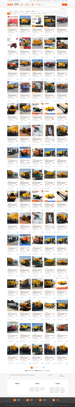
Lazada (68, 405)
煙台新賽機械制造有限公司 (23, 31)
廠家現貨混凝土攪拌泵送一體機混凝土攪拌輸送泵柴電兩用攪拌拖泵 (62, 95)
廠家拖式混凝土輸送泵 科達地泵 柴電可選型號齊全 (37, 52)
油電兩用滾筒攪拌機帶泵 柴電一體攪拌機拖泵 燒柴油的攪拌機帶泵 (13, 95)
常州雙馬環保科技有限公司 (53, 392)
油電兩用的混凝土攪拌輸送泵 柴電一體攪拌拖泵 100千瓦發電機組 (13, 117)
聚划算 (29, 405)
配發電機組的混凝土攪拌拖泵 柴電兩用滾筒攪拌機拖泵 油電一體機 (37, 73)
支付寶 (56, 405)
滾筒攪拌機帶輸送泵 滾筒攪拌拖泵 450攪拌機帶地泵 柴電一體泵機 (62, 358)
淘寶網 (25, 405)
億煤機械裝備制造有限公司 (47, 206)
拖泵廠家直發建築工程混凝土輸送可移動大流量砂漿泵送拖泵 (62, 292)
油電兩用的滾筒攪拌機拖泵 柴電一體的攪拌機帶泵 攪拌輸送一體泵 (50, 95)
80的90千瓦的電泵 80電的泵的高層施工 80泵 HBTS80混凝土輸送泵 (50, 183)
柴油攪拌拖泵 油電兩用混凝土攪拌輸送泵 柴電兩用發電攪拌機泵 (37, 95)
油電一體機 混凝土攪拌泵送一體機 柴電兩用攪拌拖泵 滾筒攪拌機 (25, 314)
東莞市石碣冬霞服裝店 (53, 389)
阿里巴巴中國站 (17, 405)
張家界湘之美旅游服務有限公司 (64, 392)
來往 (58, 405)
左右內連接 (56, 392)
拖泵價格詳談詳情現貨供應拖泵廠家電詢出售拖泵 (25, 161)
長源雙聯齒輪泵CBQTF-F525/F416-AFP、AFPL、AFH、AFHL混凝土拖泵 (50, 139)
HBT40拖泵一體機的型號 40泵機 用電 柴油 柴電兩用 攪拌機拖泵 (13, 161)
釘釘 (59, 405)
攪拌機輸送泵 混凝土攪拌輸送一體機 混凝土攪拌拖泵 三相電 (62, 336)
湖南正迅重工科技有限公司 (47, 53)
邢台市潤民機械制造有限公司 (60, 53)
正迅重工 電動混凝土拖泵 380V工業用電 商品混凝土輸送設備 (49, 52)
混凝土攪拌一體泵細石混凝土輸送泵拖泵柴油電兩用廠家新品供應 (62, 52)
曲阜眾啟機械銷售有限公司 (35, 228)
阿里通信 (49, 405)
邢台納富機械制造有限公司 (35, 206)
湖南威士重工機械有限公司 (23, 53)
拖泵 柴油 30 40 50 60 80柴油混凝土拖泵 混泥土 (50, 314)
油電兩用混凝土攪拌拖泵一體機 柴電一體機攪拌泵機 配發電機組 (25, 139)
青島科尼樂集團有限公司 (35, 162)
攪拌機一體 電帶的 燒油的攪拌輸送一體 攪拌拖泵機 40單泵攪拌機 (13, 139)
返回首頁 (43, 370)
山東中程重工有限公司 (23, 162)
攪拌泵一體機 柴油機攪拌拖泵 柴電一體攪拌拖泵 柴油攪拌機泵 (25, 73)
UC (53, 405)
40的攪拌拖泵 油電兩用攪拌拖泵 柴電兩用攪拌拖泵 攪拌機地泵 (62, 73)
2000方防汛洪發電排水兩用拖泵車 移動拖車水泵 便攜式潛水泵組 (13, 30)
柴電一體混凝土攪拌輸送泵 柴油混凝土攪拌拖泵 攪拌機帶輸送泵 (37, 314)
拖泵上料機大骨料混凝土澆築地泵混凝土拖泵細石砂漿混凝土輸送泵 (50, 117)
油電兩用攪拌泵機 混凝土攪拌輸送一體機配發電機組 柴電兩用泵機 (25, 183)
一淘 (31, 405)
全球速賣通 (21, 405)
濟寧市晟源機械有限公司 (47, 31)
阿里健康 (62, 405)
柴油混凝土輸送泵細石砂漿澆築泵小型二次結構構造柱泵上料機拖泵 (37, 117)
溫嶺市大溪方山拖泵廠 (32, 389)
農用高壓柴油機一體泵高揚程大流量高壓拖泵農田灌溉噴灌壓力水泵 (37, 139)
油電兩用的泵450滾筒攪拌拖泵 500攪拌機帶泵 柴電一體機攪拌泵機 (37, 336)
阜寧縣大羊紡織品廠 (58, 389)
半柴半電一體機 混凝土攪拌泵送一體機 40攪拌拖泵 (50, 336)
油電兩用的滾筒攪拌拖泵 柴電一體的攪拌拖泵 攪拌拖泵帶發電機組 (62, 30)
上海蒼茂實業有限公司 (60, 206)
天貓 (27, 405)
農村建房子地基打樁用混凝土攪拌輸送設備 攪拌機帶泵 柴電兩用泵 (13, 183)
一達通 (65, 405)
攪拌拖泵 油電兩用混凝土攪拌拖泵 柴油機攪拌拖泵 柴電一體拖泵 (25, 30)
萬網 (52, 405)
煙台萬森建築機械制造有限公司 (60, 31)
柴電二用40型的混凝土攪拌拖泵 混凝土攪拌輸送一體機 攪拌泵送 (25, 117)
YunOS (47, 405)
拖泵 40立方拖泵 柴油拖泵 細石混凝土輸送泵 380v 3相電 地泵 (12, 314)
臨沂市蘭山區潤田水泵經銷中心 (10, 53)
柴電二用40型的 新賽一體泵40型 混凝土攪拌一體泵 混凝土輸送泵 (62, 139)
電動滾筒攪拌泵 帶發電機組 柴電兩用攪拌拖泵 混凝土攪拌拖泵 (50, 73)
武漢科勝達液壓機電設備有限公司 (47, 228)
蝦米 (41, 405)
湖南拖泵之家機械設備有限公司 (39, 389)
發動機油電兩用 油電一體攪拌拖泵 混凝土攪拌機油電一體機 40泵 (50, 358)
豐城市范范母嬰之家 (63, 389)
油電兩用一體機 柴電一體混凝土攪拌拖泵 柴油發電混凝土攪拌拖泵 (25, 95)
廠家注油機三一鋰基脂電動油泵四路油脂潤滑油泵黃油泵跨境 (37, 30)
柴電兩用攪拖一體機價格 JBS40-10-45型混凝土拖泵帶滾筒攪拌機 (25, 358)
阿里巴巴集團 (8, 405)
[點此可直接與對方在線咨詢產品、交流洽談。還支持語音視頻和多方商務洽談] (17, 35)
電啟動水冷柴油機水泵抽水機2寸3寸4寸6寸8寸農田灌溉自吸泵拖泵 (13, 52)
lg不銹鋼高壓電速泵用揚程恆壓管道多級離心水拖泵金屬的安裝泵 (62, 117)
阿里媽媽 (38, 405)
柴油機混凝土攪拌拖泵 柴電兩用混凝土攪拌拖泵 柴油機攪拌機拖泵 (13, 73)
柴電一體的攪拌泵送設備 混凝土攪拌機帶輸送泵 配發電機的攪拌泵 (62, 183)
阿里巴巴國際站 (13, 405)
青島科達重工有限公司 (35, 53)
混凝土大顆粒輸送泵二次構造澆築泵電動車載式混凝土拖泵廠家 (50, 30)
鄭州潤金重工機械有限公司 (35, 31)
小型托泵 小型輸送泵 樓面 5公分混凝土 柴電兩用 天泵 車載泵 (13, 292)
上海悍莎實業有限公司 (10, 31)
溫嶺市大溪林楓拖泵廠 (43, 389)
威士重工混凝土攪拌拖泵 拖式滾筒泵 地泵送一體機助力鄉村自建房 (25, 52)
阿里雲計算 (43, 405)
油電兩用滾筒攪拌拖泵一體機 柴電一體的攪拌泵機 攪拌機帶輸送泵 (62, 161)
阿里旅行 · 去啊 (35, 405)
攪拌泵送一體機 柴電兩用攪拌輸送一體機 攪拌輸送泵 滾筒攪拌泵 (37, 183)
